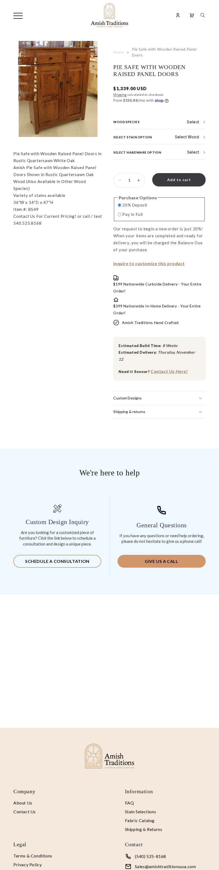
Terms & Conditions (32, 855)
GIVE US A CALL (161, 561)
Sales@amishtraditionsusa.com (165, 866)
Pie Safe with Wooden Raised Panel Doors (164, 52)
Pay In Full (132, 214)
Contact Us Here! (169, 371)
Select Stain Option (132, 137)
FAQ (129, 802)
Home (118, 52)
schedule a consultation (57, 561)
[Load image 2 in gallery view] (27, 70)
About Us (22, 802)
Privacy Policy (27, 864)
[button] (202, 15)
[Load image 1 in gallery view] (27, 60)
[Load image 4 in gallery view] (27, 88)
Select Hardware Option (137, 152)
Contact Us (24, 811)
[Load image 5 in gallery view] (27, 97)
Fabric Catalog (140, 820)
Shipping (120, 95)
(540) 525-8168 (150, 856)
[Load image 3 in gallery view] (27, 79)
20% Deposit (134, 205)
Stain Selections (140, 811)
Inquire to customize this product (149, 263)
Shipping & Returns (143, 829)
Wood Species (126, 122)
